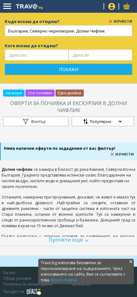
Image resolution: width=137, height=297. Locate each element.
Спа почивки (40, 93)
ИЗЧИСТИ (123, 21)
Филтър (38, 121)
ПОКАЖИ (68, 69)
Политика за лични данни (28, 284)
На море (14, 93)
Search (96, 6)
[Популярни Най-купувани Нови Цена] (102, 123)
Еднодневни (69, 93)
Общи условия (17, 278)
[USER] (111, 7)
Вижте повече (64, 280)
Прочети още (66, 240)
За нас (9, 272)
